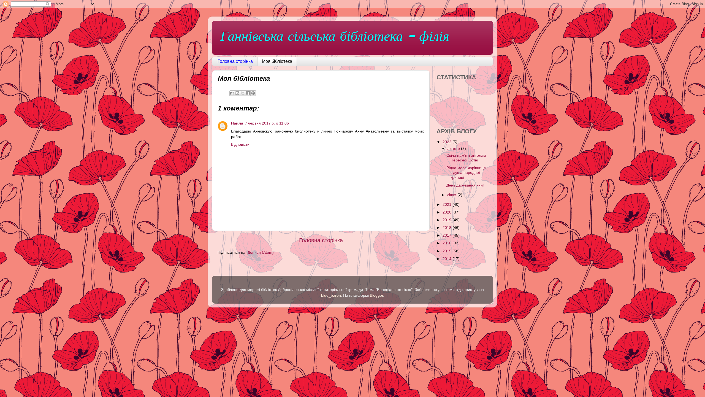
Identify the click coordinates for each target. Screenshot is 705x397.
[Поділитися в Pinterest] (253, 93)
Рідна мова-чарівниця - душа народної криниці (466, 173)
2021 (447, 204)
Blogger (376, 295)
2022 (447, 142)
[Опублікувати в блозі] (237, 93)
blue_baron (331, 295)
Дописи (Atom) (261, 252)
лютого (454, 148)
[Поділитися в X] (242, 93)
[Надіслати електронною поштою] (232, 93)
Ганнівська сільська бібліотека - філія (334, 37)
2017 (447, 235)
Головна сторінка (235, 61)
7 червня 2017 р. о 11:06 (267, 123)
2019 (447, 220)
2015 (447, 251)
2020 (447, 212)
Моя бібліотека (277, 61)
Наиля (237, 123)
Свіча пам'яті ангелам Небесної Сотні (466, 157)
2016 (447, 243)
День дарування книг (465, 185)
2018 (447, 227)
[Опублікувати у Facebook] (248, 93)
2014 (447, 258)
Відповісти (240, 144)
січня (452, 195)
